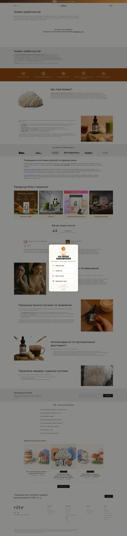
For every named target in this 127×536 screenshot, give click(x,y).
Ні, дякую (63, 289)
